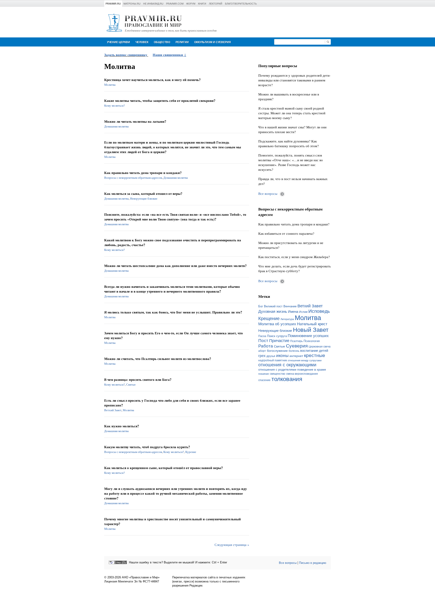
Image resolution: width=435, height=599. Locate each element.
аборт (262, 350)
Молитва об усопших (277, 324)
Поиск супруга (277, 336)
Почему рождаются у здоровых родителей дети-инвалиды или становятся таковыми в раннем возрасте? (294, 80)
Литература (287, 319)
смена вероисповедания (302, 373)
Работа (265, 346)
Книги (202, 3)
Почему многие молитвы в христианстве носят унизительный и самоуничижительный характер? (172, 521)
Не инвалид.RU (153, 3)
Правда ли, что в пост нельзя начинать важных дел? (293, 181)
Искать (328, 42)
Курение (190, 452)
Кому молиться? (114, 105)
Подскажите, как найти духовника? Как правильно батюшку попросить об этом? (288, 143)
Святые (131, 384)
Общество (162, 42)
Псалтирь (296, 341)
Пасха (262, 336)
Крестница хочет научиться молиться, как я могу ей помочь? (152, 79)
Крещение (269, 318)
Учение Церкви (118, 42)
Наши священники (168, 54)
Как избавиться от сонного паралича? (286, 233)
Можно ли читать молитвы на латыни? (135, 121)
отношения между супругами (304, 360)
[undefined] (118, 562)
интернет (296, 356)
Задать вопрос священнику (125, 54)
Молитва (110, 85)
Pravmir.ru (113, 3)
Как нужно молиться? (121, 426)
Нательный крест (312, 324)
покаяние (263, 373)
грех (262, 356)
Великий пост (273, 306)
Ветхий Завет (112, 410)
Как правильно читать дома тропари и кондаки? (143, 172)
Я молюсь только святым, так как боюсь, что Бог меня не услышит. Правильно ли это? (173, 312)
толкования (286, 379)
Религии (182, 42)
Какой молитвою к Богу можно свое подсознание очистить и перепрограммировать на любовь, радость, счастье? (172, 242)
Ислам (303, 312)
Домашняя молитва (116, 126)
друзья (270, 356)
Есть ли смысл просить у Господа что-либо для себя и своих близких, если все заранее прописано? (172, 403)
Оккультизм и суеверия (212, 42)
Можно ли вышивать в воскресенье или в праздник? (288, 96)
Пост (263, 340)
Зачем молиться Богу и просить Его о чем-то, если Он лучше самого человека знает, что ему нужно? (173, 335)
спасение (264, 380)
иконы (282, 355)
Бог (260, 306)
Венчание (290, 306)
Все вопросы (267, 193)
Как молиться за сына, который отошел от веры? (143, 193)
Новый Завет (311, 329)
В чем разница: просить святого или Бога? (138, 379)
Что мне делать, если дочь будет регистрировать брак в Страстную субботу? (294, 268)
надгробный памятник (272, 360)
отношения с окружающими (287, 364)
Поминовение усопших (308, 335)
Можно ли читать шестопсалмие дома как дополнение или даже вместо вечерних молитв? (175, 265)
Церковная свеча (320, 346)
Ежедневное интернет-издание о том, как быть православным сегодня (171, 30)
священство (277, 373)
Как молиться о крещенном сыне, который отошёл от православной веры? (163, 467)
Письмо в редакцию (312, 563)
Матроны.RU (131, 3)
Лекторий (215, 3)
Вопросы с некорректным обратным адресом (133, 178)
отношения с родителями (277, 369)
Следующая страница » (232, 544)
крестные (314, 355)
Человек (141, 42)
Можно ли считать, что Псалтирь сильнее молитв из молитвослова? (157, 358)
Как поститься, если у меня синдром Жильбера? (294, 256)
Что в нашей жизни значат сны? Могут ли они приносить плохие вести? (292, 129)
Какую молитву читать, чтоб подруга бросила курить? (147, 447)
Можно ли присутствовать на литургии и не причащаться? (290, 245)
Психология (312, 341)
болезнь (294, 350)
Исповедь (319, 311)
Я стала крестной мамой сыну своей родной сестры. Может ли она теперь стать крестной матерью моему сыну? (291, 113)
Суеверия (297, 345)
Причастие (279, 340)
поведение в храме (311, 369)
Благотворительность (241, 3)
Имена (293, 311)
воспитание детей (314, 350)
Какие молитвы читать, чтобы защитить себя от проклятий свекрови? (159, 100)
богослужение (277, 350)
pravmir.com (175, 3)
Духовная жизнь (272, 311)
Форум (190, 3)
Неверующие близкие (143, 198)
